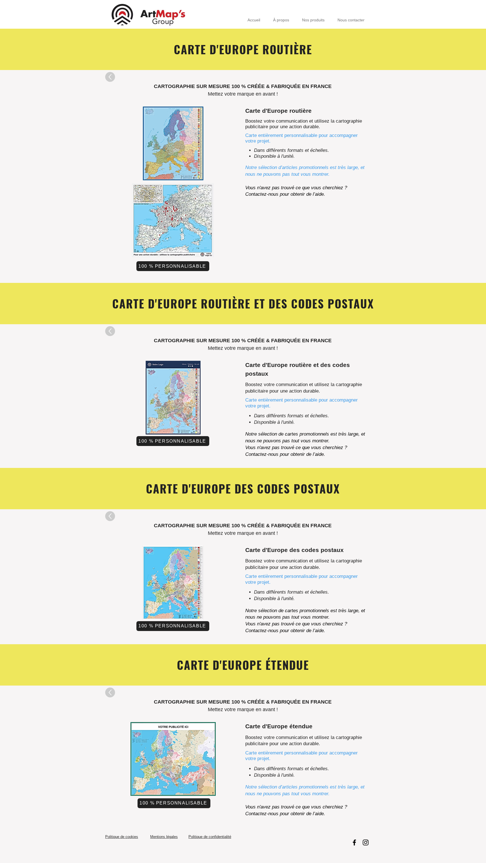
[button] (173, 151)
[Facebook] (354, 842)
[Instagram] (366, 842)
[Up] (110, 77)
